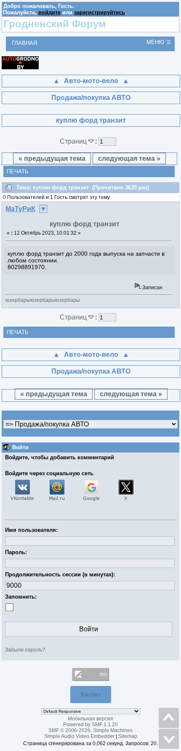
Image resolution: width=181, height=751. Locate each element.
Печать (18, 171)
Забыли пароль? (25, 650)
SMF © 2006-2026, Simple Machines (90, 730)
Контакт (91, 694)
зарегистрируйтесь (99, 12)
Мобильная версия (90, 719)
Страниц (74, 141)
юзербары (17, 300)
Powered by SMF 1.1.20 (90, 724)
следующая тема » (129, 158)
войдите (49, 12)
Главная (24, 43)
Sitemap (127, 736)
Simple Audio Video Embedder (79, 736)
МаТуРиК (20, 208)
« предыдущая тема (52, 158)
